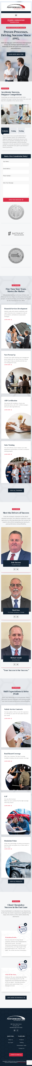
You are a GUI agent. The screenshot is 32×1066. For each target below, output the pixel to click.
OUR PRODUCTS (16, 687)
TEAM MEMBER (16, 509)
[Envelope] (17, 569)
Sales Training (9, 445)
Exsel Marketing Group (22, 1062)
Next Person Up (9, 355)
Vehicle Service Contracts (13, 709)
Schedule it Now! (14, 22)
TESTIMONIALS (16, 901)
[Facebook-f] (17, 1030)
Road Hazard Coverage (12, 754)
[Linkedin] (14, 569)
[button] (16, 15)
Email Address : (7, 168)
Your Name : (6, 161)
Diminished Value (10, 841)
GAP (5, 796)
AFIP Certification (10, 400)
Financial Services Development (15, 309)
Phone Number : (7, 175)
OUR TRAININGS (16, 285)
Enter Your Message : (8, 183)
